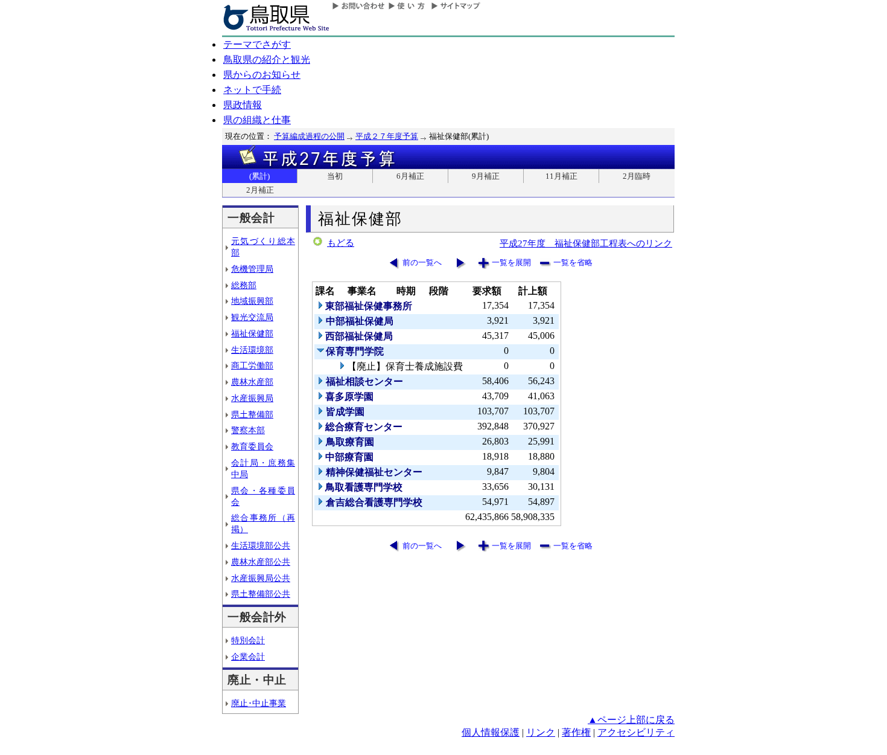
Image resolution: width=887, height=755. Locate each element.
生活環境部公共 (260, 545)
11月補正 (561, 176)
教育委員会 (252, 446)
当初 (335, 176)
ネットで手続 (252, 90)
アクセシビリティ (636, 732)
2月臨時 (636, 176)
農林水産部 (252, 382)
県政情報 (242, 105)
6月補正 (410, 176)
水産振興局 (252, 398)
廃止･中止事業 (258, 703)
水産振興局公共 (260, 578)
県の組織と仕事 (257, 120)
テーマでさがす (257, 44)
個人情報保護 (491, 732)
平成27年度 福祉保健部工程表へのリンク (586, 243)
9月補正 (486, 176)
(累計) (259, 176)
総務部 (243, 285)
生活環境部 (252, 350)
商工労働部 (252, 365)
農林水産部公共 (260, 562)
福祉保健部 (252, 333)
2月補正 (260, 189)
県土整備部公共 (260, 594)
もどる (340, 243)
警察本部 (248, 430)
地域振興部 (252, 301)
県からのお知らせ (261, 74)
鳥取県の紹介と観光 (266, 59)
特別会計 (248, 640)
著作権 (576, 732)
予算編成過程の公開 (309, 136)
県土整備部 (252, 414)
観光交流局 (252, 317)
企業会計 (248, 656)
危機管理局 (252, 269)
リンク (540, 732)
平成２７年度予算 (386, 136)
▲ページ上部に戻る (631, 720)
